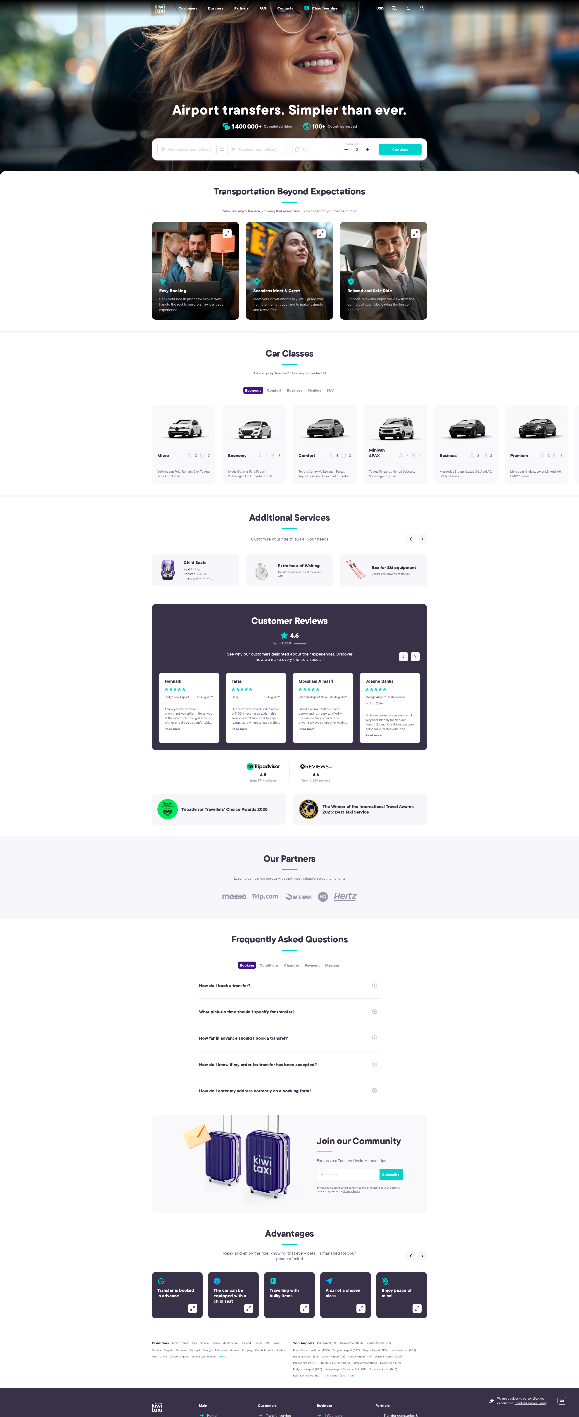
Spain (186, 1343)
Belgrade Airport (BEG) (306, 1375)
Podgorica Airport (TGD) (307, 1369)
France (215, 1343)
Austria (281, 1350)
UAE (267, 1343)
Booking (247, 965)
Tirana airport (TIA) (334, 1375)
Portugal (195, 1350)
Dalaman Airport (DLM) (388, 1356)
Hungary (247, 1350)
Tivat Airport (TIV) (390, 1362)
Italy (194, 1343)
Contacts (285, 8)
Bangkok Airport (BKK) (306, 1356)
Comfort (274, 390)
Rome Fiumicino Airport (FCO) (311, 1350)
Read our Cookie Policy (530, 1403)
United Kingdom (179, 1356)
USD (380, 8)
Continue (400, 149)
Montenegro (230, 1343)
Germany (181, 1350)
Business (294, 390)
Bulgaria (168, 1350)
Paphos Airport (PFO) (305, 1362)
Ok (562, 1400)
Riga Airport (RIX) (327, 1343)
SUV (330, 390)
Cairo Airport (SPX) (351, 1343)
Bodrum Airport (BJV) (378, 1343)
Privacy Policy (351, 1191)
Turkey (176, 1343)
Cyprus (258, 1343)
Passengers (351, 144)
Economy (253, 390)
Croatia (156, 1350)
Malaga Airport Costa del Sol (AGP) (346, 1369)
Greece (204, 1343)
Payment (312, 965)
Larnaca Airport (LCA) (403, 1350)
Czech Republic (264, 1350)
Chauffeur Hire (324, 8)
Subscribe (390, 1174)
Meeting (332, 965)
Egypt (276, 1343)
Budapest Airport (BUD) (383, 1369)
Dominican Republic (204, 1356)
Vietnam (235, 1350)
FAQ (262, 8)
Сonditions (269, 965)
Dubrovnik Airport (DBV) (335, 1362)
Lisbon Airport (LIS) (333, 1356)
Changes (291, 965)
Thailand (245, 1343)
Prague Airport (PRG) (375, 1350)
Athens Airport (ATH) (360, 1356)
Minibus (314, 390)
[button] (222, 149)
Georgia (207, 1350)
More (222, 1356)
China (163, 1356)
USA (154, 1356)
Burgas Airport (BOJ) (365, 1362)
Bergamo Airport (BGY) (346, 1350)
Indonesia (221, 1350)
